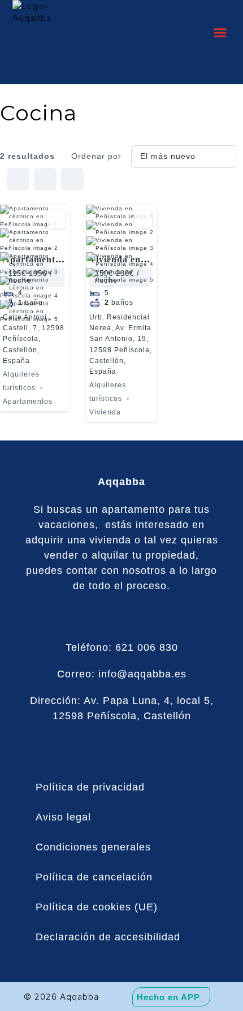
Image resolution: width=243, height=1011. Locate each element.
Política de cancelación (94, 877)
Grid (18, 179)
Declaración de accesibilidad (108, 937)
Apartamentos (28, 401)
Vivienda (105, 412)
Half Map (72, 179)
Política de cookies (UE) (97, 907)
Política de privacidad (90, 787)
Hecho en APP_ (171, 996)
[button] (220, 32)
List (45, 179)
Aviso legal (63, 817)
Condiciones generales (93, 847)
